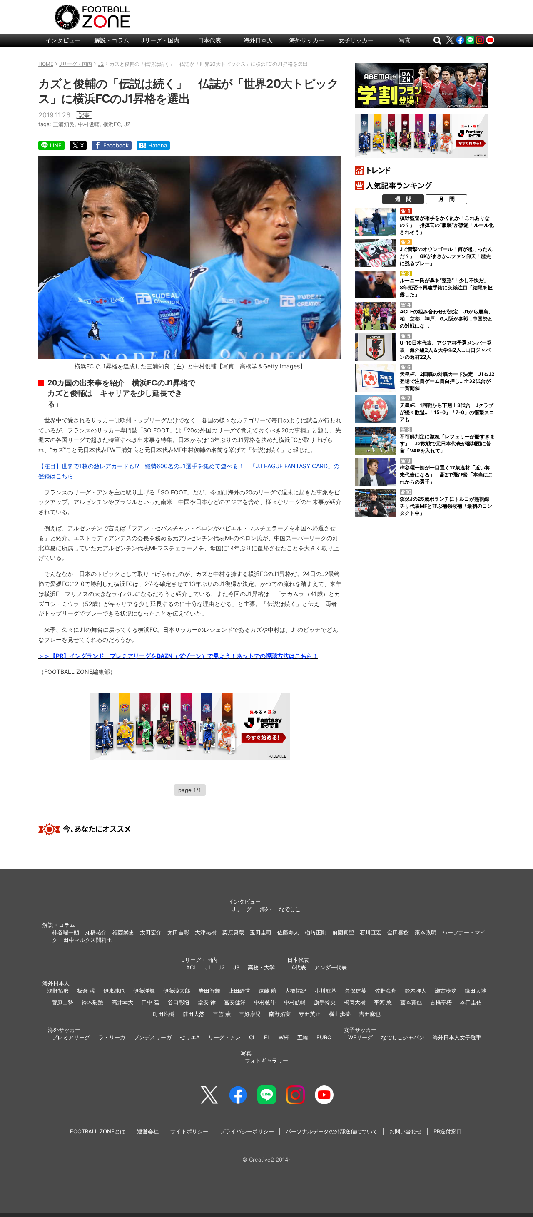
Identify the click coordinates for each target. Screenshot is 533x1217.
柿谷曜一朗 (65, 932)
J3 (236, 967)
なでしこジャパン (402, 1037)
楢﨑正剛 (315, 932)
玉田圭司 (260, 932)
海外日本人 (258, 40)
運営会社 (148, 1131)
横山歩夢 (340, 1014)
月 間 (446, 199)
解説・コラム (111, 40)
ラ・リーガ (111, 1037)
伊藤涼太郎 (176, 990)
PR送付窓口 (447, 1131)
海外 (265, 909)
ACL (191, 967)
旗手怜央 (325, 1002)
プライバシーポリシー (247, 1131)
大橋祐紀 (295, 990)
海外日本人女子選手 (457, 1037)
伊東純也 (114, 990)
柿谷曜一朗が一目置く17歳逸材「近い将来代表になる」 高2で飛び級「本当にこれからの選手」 (446, 474)
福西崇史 (123, 932)
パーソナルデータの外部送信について (332, 1131)
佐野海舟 (385, 990)
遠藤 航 (267, 990)
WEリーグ (360, 1037)
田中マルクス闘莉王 (87, 939)
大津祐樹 (206, 932)
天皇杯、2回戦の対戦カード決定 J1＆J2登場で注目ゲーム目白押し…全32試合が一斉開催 (447, 381)
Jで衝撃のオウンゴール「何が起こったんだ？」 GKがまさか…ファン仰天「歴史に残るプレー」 (446, 256)
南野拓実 (280, 1014)
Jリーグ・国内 (160, 40)
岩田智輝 (209, 990)
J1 (207, 967)
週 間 (403, 199)
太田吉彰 (178, 932)
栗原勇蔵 (233, 932)
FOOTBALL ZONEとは (97, 1131)
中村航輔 (295, 1002)
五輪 (302, 1037)
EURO (323, 1037)
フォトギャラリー (266, 1060)
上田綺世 (239, 990)
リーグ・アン (224, 1037)
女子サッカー (356, 40)
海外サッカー (306, 40)
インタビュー (62, 40)
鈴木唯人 (415, 990)
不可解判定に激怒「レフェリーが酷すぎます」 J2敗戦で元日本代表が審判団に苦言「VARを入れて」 (447, 443)
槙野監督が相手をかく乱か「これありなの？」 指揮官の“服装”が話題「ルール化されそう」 (447, 225)
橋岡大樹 (355, 1002)
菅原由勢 (62, 1002)
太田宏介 (151, 932)
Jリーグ (242, 909)
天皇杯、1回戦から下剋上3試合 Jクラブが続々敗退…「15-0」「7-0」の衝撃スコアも (447, 412)
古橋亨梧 (441, 1002)
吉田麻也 (370, 1014)
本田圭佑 (471, 1002)
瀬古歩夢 (445, 990)
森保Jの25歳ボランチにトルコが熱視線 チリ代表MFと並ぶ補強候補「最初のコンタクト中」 (447, 506)
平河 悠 (383, 1002)
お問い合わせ (405, 1131)
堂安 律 (207, 1002)
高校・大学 (261, 967)
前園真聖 (343, 932)
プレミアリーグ (71, 1037)
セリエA (190, 1037)
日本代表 (209, 40)
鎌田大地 (475, 990)
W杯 (284, 1037)
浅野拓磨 (58, 990)
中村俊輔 (89, 124)
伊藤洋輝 (144, 990)
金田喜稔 (398, 932)
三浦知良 (64, 124)
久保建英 (355, 990)
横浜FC (112, 124)
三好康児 (250, 1014)
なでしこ (290, 909)
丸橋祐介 (96, 932)
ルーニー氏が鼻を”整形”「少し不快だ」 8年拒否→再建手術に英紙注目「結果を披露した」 (447, 287)
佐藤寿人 (288, 932)
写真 (405, 40)
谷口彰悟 (178, 1002)
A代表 (298, 967)
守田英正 (310, 1014)
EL (267, 1037)
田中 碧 (150, 1002)
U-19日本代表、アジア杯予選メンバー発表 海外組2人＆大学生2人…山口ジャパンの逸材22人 (446, 350)
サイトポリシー (189, 1131)
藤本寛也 (411, 1002)
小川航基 (325, 990)
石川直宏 (370, 932)
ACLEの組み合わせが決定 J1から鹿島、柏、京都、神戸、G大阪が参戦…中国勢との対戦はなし (446, 318)
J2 (127, 124)
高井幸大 (122, 1002)
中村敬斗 (265, 1002)
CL (252, 1037)
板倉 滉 (86, 990)
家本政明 (425, 932)
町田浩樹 (163, 1014)
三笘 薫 (222, 1014)
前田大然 (193, 1014)
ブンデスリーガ (153, 1037)
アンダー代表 (330, 967)
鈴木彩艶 (92, 1002)
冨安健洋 (235, 1002)
